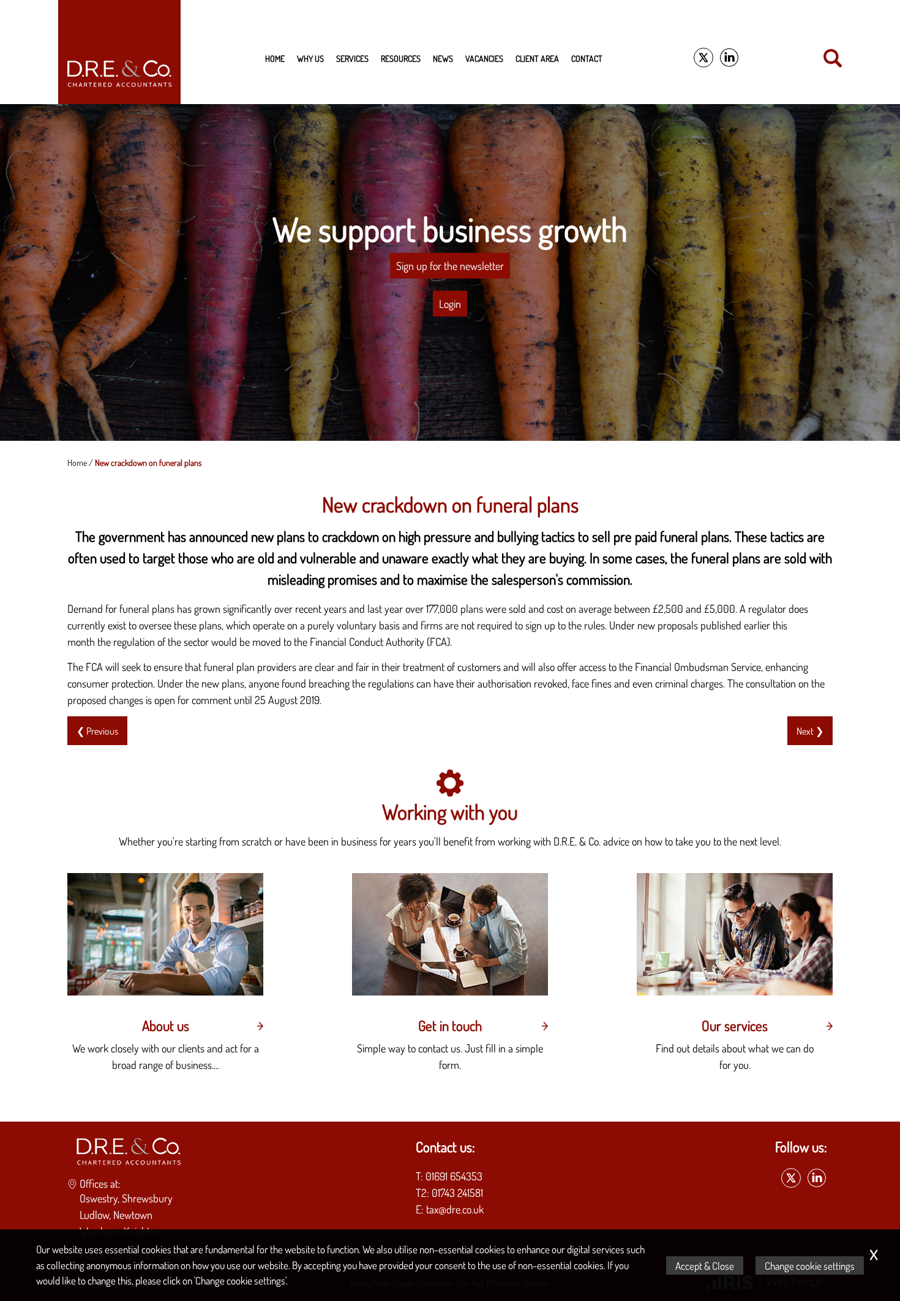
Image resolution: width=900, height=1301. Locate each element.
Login (450, 303)
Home (275, 58)
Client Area (537, 58)
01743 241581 (457, 1192)
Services (352, 58)
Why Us (310, 58)
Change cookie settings (810, 1265)
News (443, 58)
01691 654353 (454, 1176)
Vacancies (484, 58)
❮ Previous (97, 730)
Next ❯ (810, 730)
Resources (401, 58)
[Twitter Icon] (703, 58)
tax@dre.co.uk (455, 1209)
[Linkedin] (729, 58)
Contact (586, 58)
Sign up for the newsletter (450, 265)
